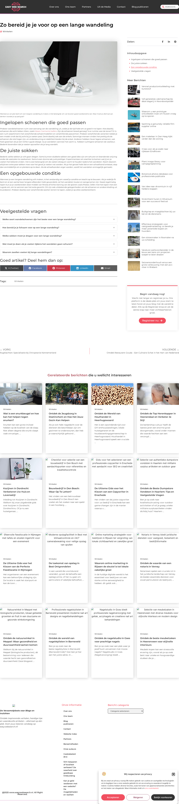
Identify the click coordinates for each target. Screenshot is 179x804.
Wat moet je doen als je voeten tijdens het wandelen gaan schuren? (58, 244)
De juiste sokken (139, 63)
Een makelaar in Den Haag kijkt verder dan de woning (157, 137)
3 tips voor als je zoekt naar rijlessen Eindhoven (155, 150)
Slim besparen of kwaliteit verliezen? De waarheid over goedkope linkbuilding (70, 769)
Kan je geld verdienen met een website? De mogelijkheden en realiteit (70, 788)
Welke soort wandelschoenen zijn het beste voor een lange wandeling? (58, 219)
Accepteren (113, 797)
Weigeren (138, 797)
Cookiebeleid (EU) (69, 755)
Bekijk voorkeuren (163, 797)
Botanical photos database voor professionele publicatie (157, 175)
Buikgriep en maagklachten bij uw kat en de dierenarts (158, 212)
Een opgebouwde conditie (144, 67)
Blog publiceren (140, 6)
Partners (86, 6)
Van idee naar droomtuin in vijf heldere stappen (157, 187)
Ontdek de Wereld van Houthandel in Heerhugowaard (107, 417)
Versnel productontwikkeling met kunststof (158, 87)
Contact (121, 6)
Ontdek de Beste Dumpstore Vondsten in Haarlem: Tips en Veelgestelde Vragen (157, 491)
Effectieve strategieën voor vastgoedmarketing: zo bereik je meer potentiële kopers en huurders (157, 227)
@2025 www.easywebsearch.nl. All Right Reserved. (22, 793)
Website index (70, 734)
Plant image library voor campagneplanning (153, 162)
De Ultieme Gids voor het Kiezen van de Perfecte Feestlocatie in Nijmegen (17, 566)
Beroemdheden (70, 744)
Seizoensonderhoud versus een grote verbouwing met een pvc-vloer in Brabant (157, 264)
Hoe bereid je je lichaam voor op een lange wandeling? (58, 227)
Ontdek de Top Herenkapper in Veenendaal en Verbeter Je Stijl (158, 417)
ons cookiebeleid (151, 788)
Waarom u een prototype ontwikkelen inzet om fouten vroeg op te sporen (159, 113)
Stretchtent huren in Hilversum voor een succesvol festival (157, 200)
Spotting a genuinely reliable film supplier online (158, 125)
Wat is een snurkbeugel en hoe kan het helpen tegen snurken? (21, 417)
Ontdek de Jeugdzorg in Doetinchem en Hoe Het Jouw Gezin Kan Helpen (66, 417)
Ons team (70, 6)
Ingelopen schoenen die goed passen (149, 59)
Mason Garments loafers (46, 131)
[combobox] (169, 7)
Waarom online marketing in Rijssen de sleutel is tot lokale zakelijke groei (112, 566)
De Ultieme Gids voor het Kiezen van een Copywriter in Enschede (111, 491)
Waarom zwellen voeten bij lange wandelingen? (58, 252)
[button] (173, 774)
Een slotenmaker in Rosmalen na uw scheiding (158, 238)
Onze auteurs (69, 749)
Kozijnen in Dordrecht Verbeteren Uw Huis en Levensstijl (16, 491)
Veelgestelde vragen (141, 71)
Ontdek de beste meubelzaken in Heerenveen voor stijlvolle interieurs (158, 641)
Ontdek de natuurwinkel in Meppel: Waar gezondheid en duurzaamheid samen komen (20, 641)
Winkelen (8, 31)
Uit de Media (104, 6)
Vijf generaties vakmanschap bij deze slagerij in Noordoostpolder (158, 100)
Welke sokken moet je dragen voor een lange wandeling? (58, 236)
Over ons (54, 6)
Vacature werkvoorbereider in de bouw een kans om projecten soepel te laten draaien (158, 252)
